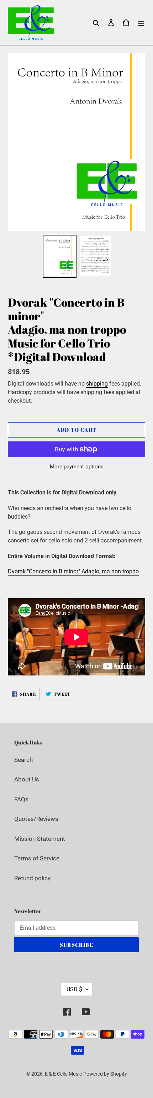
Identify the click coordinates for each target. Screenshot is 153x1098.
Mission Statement (39, 838)
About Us (26, 779)
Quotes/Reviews (36, 818)
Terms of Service (36, 858)
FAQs (21, 799)
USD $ (74, 989)
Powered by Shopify (105, 1074)
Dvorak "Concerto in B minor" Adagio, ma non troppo (73, 571)
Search (23, 759)
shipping (97, 383)
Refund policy (32, 878)
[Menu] (140, 23)
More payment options (77, 466)
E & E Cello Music (63, 1074)
